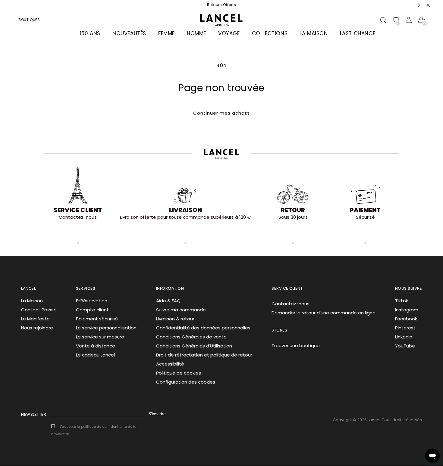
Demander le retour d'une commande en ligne (323, 313)
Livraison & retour (175, 319)
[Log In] (409, 20)
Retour (293, 210)
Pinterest (405, 328)
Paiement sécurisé (97, 319)
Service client (78, 210)
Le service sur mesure (100, 337)
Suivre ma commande (181, 310)
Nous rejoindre (37, 328)
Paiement (365, 210)
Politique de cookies (178, 373)
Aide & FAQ (168, 301)
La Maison (32, 301)
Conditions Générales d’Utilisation (194, 346)
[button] (419, 5)
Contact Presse (39, 310)
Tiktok (401, 301)
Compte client (92, 310)
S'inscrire (157, 413)
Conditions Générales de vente (191, 337)
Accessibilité (170, 364)
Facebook (406, 319)
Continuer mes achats (221, 113)
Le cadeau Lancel (95, 355)
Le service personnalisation (106, 328)
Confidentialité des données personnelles (203, 328)
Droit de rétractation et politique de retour (204, 355)
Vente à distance (95, 346)
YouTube (405, 346)
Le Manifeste (35, 319)
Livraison (185, 210)
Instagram (406, 310)
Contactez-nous (290, 304)
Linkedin (403, 337)
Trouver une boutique (296, 345)
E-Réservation (91, 301)
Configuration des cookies (185, 382)
